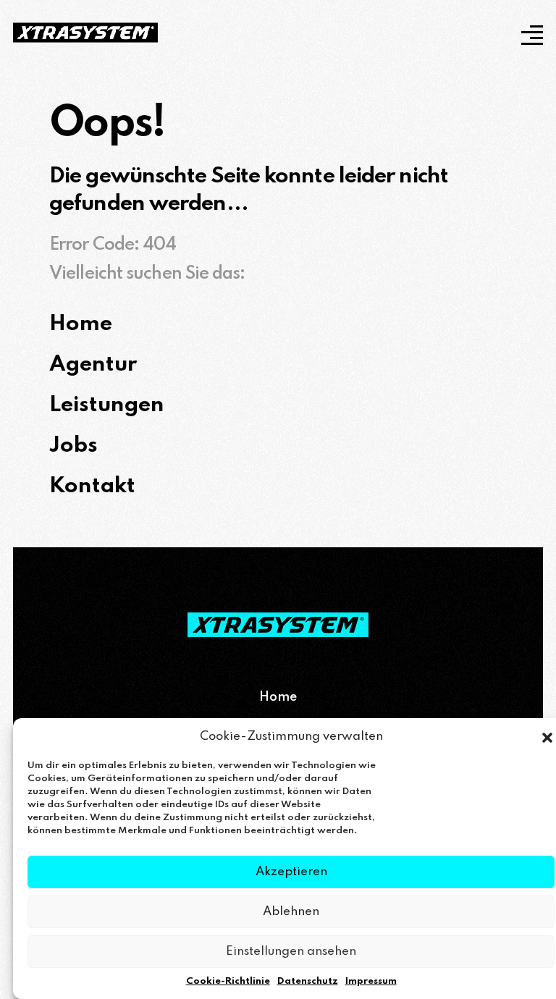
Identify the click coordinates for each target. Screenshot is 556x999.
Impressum (371, 981)
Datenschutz (307, 981)
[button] (547, 737)
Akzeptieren (291, 872)
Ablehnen (291, 912)
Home (278, 697)
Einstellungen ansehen (291, 951)
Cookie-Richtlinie (228, 981)
